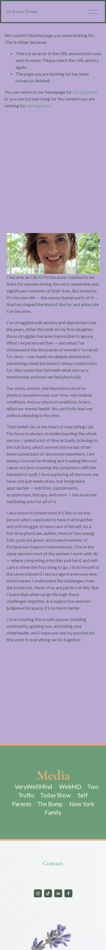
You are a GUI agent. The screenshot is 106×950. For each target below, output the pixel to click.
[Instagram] (38, 893)
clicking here (84, 92)
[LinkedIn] (58, 893)
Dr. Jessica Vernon (22, 11)
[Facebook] (68, 893)
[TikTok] (48, 893)
